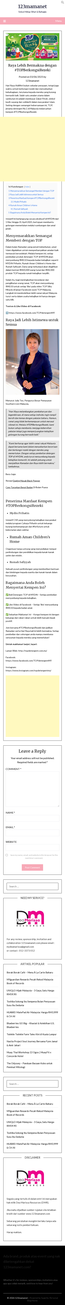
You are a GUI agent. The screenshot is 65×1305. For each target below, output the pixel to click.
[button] (62, 2)
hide (27, 187)
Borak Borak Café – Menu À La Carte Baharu (30, 972)
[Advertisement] (32, 149)
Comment (13, 768)
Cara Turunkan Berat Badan (19, 487)
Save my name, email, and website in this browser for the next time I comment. (34, 856)
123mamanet (32, 6)
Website (11, 841)
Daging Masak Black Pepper (26, 480)
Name (10, 812)
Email (10, 827)
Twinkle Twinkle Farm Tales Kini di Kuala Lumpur (32, 1034)
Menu (58, 20)
